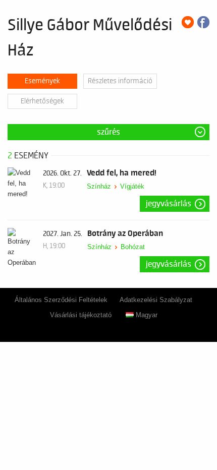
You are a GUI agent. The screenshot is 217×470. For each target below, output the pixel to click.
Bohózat (133, 247)
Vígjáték (132, 186)
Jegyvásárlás (168, 203)
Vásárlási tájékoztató (81, 315)
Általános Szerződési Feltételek (61, 300)
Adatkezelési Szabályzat (156, 300)
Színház (99, 186)
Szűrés (108, 132)
